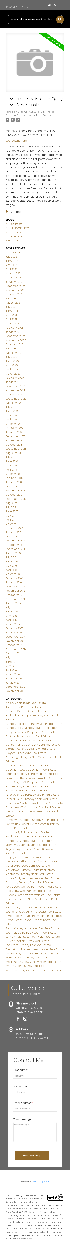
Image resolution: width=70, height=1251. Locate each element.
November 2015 (15, 591)
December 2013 (15, 687)
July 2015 (11, 607)
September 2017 (16, 499)
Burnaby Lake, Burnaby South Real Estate (32, 728)
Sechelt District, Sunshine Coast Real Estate (33, 912)
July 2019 (11, 407)
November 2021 (15, 290)
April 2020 (12, 369)
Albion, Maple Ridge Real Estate (26, 703)
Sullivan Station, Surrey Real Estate (27, 941)
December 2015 (16, 586)
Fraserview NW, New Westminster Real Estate (34, 803)
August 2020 (13, 353)
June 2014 (12, 662)
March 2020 (13, 374)
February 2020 (15, 378)
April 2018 (11, 469)
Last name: (20, 1086)
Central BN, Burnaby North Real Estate (30, 740)
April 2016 (11, 570)
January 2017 (13, 532)
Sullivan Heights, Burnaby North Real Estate (33, 937)
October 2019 (14, 394)
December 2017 (15, 486)
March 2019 (13, 424)
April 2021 (11, 319)
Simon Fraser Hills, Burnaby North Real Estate (34, 916)
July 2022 (11, 257)
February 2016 (14, 578)
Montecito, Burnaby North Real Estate (29, 874)
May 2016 (11, 566)
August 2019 (13, 403)
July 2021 (11, 307)
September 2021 (16, 298)
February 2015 (14, 628)
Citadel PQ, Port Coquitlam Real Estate (30, 749)
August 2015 (13, 603)
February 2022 (15, 277)
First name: (20, 1070)
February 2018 (14, 478)
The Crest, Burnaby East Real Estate (28, 945)
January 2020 (14, 382)
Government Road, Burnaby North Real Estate (35, 820)
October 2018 (14, 445)
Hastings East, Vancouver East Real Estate (32, 836)
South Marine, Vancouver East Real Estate (32, 928)
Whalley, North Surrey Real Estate (26, 966)
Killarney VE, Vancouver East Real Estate (31, 845)
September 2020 (16, 348)
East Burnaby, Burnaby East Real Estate (30, 786)
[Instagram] (26, 1020)
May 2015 (11, 616)
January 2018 (14, 482)
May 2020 (12, 365)
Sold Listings (13, 240)
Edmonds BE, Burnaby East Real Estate (30, 790)
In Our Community (17, 228)
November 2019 (15, 390)
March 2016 (13, 574)
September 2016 (16, 549)
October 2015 (14, 595)
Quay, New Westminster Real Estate (36, 115)
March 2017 (12, 524)
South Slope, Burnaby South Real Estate (31, 932)
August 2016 (13, 553)
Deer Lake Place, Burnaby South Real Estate (33, 774)
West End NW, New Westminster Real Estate (33, 962)
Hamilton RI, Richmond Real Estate (27, 832)
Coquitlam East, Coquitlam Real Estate (30, 765)
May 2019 (11, 415)
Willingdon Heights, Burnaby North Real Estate (34, 970)
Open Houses (14, 236)
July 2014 (11, 657)
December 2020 (16, 336)
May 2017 (11, 515)
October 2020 (14, 344)
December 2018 (16, 436)
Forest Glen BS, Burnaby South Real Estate (32, 795)
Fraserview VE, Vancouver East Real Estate (33, 807)
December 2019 (16, 386)
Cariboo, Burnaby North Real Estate (28, 736)
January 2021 (14, 332)
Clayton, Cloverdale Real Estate (26, 753)
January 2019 (14, 432)
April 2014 (11, 670)
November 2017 (15, 490)
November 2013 (15, 691)
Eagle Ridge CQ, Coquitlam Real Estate (31, 782)
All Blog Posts (14, 224)
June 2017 (12, 511)
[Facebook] (19, 1020)
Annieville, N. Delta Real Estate (24, 707)
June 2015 (12, 611)
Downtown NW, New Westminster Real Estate (34, 778)
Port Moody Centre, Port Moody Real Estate (33, 886)
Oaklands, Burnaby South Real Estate (29, 882)
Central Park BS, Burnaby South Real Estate (33, 745)
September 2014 (16, 649)
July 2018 (11, 457)
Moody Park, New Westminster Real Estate (32, 878)
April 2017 (11, 520)
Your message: (22, 1119)
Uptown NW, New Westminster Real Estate (32, 953)
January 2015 (14, 632)
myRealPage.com (41, 1181)
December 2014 (15, 637)
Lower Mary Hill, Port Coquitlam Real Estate (33, 861)
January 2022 (14, 282)
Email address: (22, 1103)
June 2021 (12, 311)
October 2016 (14, 545)
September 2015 (16, 599)
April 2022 (12, 269)
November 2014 (15, 641)
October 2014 (14, 645)
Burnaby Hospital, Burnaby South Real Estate (34, 724)
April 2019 (11, 419)
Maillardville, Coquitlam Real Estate (28, 866)
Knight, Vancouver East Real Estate (28, 857)
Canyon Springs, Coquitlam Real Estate (31, 732)
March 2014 (13, 674)
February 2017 (14, 528)
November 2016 (15, 540)
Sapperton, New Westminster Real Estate (32, 907)
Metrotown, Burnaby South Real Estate (30, 870)
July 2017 (11, 507)
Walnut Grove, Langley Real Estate (27, 957)
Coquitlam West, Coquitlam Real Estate (31, 770)
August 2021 (13, 303)
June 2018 (12, 461)
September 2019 (16, 399)
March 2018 (13, 474)
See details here (16, 141)
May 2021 (11, 315)
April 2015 (11, 620)
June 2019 (12, 411)
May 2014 (11, 666)
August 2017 (13, 503)
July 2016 (11, 557)
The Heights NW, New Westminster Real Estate (35, 949)
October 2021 (14, 294)
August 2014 (13, 653)
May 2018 (11, 465)
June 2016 (12, 561)
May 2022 (12, 265)
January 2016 (14, 582)
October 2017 (14, 495)
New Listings (13, 232)
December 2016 (16, 536)
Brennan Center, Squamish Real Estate (30, 711)
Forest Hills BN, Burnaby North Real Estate (31, 799)
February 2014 (14, 678)
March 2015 (13, 624)
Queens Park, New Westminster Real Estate (33, 895)
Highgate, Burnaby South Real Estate (29, 841)
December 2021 (15, 286)
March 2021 (13, 323)
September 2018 (16, 449)
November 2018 (15, 440)
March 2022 (13, 273)
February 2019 (14, 428)
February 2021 (14, 328)
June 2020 (12, 361)
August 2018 (13, 453)
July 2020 (11, 357)
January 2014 (14, 683)
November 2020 (16, 340)
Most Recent (14, 252)
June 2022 (12, 261)
